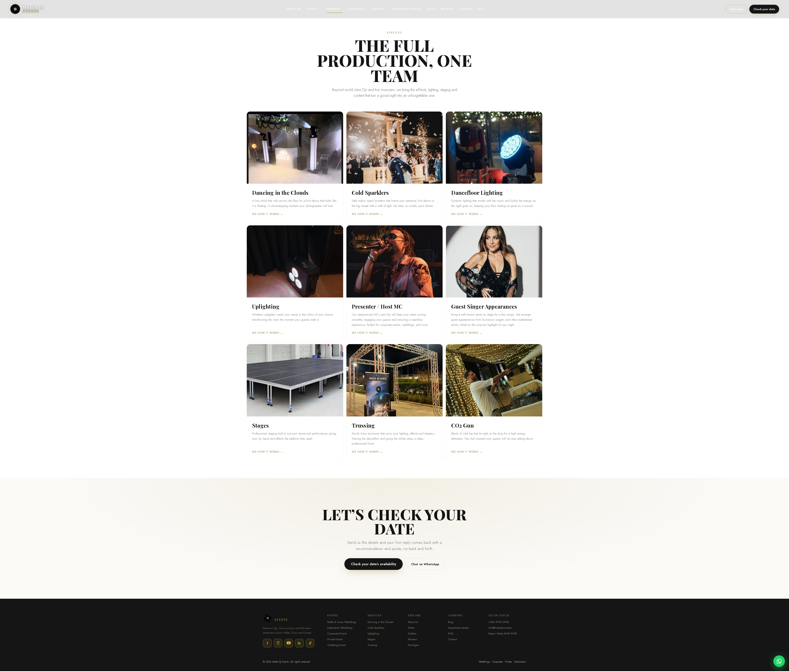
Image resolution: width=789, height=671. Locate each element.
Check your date (764, 9)
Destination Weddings (339, 628)
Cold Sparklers (376, 628)
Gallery (412, 633)
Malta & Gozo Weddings (341, 622)
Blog (450, 622)
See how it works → (267, 214)
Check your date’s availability (373, 564)
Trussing (372, 645)
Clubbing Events (336, 645)
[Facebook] (267, 643)
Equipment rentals (458, 628)
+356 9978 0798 (498, 622)
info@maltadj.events (499, 628)
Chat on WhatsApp (425, 564)
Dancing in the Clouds (380, 622)
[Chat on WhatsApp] (779, 661)
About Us (413, 622)
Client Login (736, 9)
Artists (411, 628)
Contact (452, 639)
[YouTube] (288, 643)
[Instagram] (278, 643)
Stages (371, 639)
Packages (413, 645)
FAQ (450, 633)
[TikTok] (310, 643)
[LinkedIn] (299, 643)
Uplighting (373, 633)
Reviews (412, 639)
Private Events (335, 639)
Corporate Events (337, 633)
